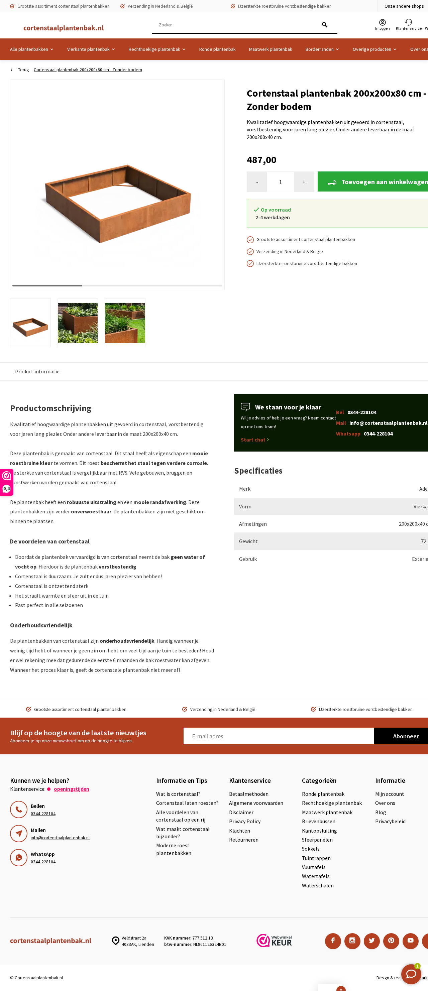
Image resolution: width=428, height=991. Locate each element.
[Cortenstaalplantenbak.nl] (60, 28)
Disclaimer (241, 812)
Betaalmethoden (249, 793)
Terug (23, 70)
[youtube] (411, 941)
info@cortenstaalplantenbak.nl (60, 838)
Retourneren (243, 839)
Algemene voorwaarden (256, 802)
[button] (211, 184)
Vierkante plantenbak (88, 49)
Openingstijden (71, 788)
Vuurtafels (314, 867)
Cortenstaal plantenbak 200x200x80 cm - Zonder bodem (88, 70)
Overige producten (372, 49)
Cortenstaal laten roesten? (187, 802)
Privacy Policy (244, 821)
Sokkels (311, 848)
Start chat (253, 439)
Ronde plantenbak (217, 49)
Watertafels (316, 876)
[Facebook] (333, 941)
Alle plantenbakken (29, 49)
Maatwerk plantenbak (270, 49)
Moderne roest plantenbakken (173, 849)
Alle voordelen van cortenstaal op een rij (180, 816)
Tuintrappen (316, 858)
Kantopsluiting (319, 830)
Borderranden (320, 49)
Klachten (239, 830)
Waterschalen (318, 885)
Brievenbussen (318, 821)
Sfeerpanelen (317, 839)
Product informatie (37, 371)
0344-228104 (43, 814)
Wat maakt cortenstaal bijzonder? (183, 833)
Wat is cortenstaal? (178, 793)
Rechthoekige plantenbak (154, 49)
